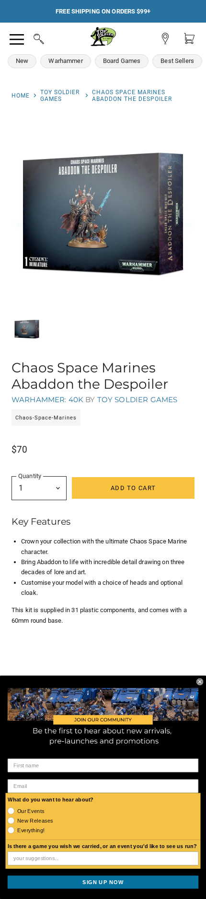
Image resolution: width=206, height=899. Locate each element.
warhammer (38, 399)
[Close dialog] (199, 681)
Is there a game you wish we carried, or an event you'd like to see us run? (102, 846)
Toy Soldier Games (60, 95)
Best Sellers (177, 60)
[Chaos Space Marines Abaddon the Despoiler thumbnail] (27, 329)
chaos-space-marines (46, 418)
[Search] (29, 37)
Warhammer (65, 60)
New (22, 60)
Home (20, 95)
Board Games (122, 60)
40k (76, 399)
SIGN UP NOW (103, 882)
